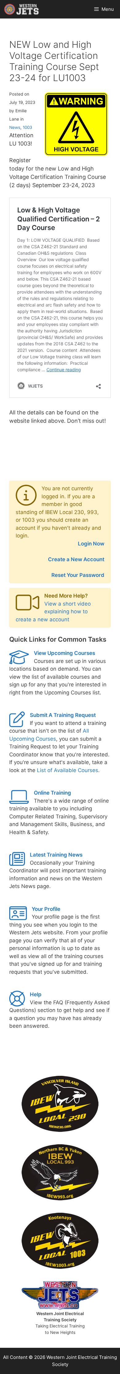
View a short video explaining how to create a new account (53, 612)
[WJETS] (21, 9)
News (14, 127)
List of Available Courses (67, 770)
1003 (27, 127)
